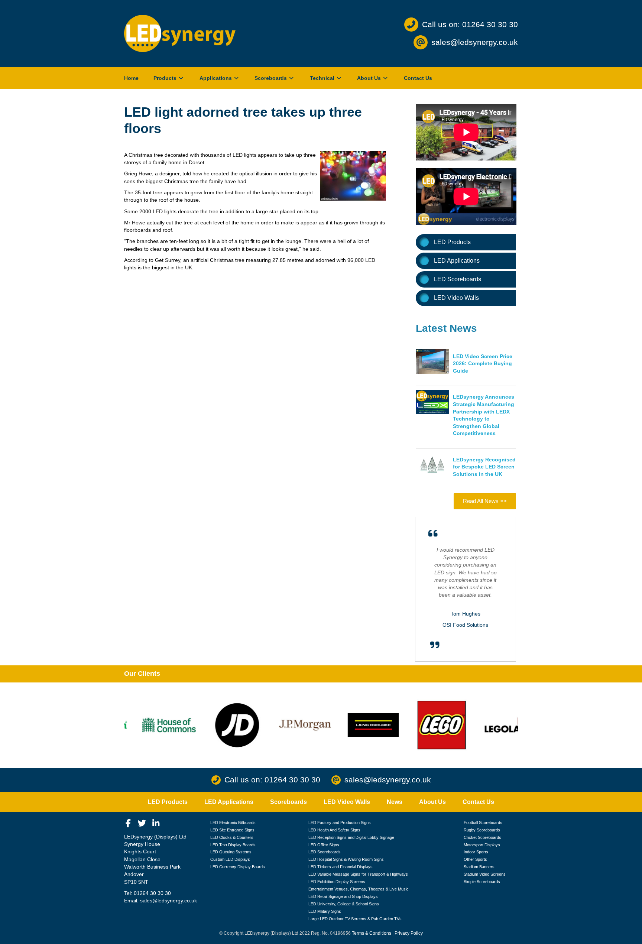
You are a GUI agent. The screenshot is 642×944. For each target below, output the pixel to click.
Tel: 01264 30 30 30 (147, 893)
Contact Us (418, 78)
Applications (216, 78)
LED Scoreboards (457, 279)
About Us (369, 78)
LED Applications (457, 260)
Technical (323, 78)
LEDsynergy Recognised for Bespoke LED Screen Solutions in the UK (484, 467)
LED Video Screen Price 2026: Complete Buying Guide (482, 363)
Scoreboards (271, 78)
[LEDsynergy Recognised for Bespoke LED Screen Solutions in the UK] (432, 464)
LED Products (452, 242)
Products (165, 78)
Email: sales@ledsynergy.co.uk (160, 901)
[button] (128, 823)
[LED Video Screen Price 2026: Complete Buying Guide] (432, 361)
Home (131, 78)
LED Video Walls (456, 298)
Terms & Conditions (371, 933)
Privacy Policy (409, 933)
